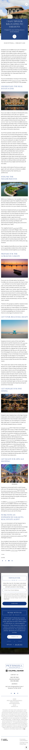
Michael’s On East (5, 427)
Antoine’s (13, 435)
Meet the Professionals (14, 700)
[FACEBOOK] (17, 693)
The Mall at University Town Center (9, 491)
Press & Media (14, 702)
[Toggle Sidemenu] (26, 4)
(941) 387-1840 (18, 644)
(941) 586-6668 (14, 681)
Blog (14, 705)
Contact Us (14, 706)
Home (14, 699)
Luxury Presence (24, 740)
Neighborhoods (14, 703)
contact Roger (14, 550)
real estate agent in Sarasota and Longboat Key (12, 536)
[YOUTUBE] (14, 693)
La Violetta (10, 446)
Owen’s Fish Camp (10, 440)
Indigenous (25, 449)
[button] (14, 637)
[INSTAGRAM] (11, 693)
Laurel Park (15, 228)
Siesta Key (24, 343)
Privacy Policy (6, 598)
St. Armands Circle (11, 501)
